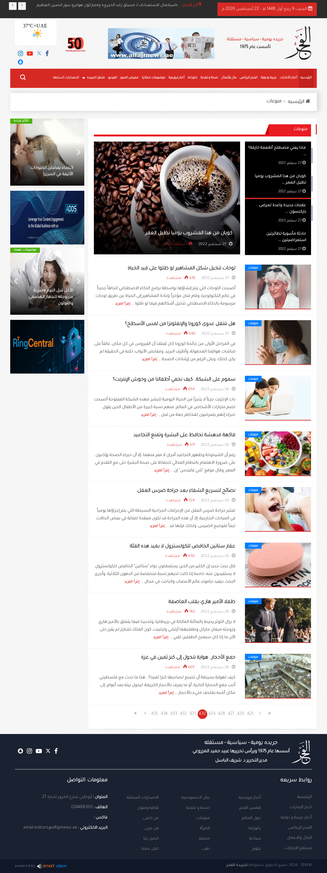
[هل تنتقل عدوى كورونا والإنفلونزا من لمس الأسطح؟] (278, 343)
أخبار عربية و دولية (296, 817)
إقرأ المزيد (122, 304)
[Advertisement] (47, 488)
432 (183, 714)
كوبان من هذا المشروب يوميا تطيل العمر (188, 233)
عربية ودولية (269, 78)
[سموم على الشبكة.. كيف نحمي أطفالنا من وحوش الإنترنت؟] (278, 398)
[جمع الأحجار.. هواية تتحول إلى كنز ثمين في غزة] (278, 676)
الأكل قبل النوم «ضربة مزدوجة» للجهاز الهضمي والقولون (51, 297)
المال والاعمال (299, 838)
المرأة (205, 828)
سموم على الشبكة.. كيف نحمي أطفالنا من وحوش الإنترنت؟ (174, 379)
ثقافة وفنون (148, 808)
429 (212, 714)
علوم (256, 849)
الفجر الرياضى (249, 78)
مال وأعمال (229, 78)
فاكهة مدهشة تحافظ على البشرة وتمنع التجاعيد (184, 435)
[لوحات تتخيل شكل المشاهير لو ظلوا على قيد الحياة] (278, 287)
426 (240, 714)
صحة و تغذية (209, 78)
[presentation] (13, 6)
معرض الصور (129, 78)
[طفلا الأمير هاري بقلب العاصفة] (278, 621)
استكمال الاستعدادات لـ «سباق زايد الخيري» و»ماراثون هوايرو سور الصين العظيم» (107, 6)
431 (193, 714)
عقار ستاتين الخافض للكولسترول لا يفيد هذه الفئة (182, 546)
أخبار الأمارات (288, 78)
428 (221, 714)
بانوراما (192, 78)
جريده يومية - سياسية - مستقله (241, 751)
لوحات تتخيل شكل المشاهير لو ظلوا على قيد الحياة (181, 268)
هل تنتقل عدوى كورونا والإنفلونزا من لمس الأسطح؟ (180, 324)
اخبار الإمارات (301, 807)
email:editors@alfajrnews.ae (50, 828)
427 (231, 714)
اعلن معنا (150, 849)
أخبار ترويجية (177, 78)
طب (206, 849)
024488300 (82, 807)
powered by (25, 866)
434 (164, 714)
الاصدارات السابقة (143, 798)
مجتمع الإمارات (298, 848)
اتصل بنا (151, 839)
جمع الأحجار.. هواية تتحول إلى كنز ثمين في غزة (188, 658)
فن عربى (151, 828)
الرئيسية (304, 797)
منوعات (274, 101)
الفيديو (112, 78)
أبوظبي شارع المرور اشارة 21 (67, 797)
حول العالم (251, 818)
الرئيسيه (306, 78)
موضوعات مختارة (153, 78)
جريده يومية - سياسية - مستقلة (255, 43)
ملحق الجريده (96, 78)
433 (174, 714)
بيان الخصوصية (195, 798)
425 (250, 714)
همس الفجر (250, 808)
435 (154, 714)
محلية (204, 839)
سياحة (255, 839)
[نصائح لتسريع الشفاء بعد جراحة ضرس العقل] (278, 509)
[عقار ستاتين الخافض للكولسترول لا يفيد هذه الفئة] (278, 565)
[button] (78, 152)
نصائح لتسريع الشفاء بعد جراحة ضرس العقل (186, 491)
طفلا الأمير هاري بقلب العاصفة (202, 602)
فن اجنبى (151, 818)
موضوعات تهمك (25, 250)
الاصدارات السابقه (66, 78)
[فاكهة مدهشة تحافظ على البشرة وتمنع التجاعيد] (278, 454)
